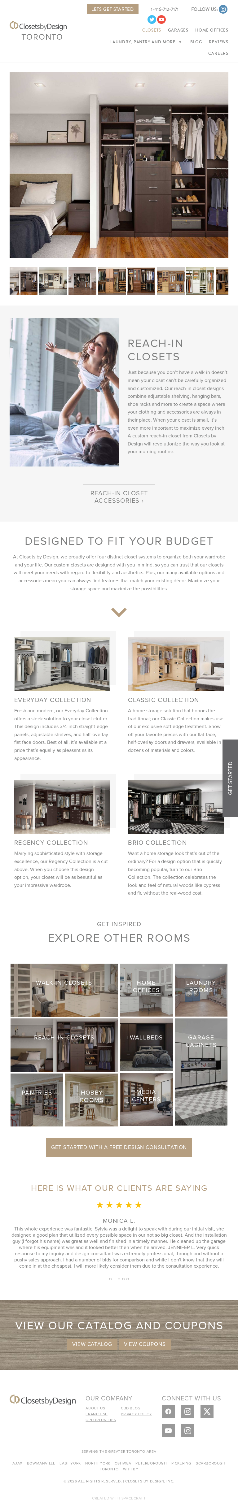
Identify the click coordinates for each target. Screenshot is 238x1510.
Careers (218, 53)
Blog (196, 42)
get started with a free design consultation (119, 1147)
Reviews (218, 42)
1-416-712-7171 (164, 9)
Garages (178, 30)
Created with (119, 1498)
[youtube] (161, 19)
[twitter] (152, 19)
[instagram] (223, 9)
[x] (207, 1411)
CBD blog (131, 1408)
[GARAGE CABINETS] (201, 1071)
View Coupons (145, 1344)
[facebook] (168, 1411)
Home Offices (211, 30)
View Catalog (92, 1344)
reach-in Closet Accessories (119, 496)
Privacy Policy (136, 1414)
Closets (151, 30)
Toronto (42, 36)
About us (95, 1408)
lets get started (112, 9)
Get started (230, 778)
